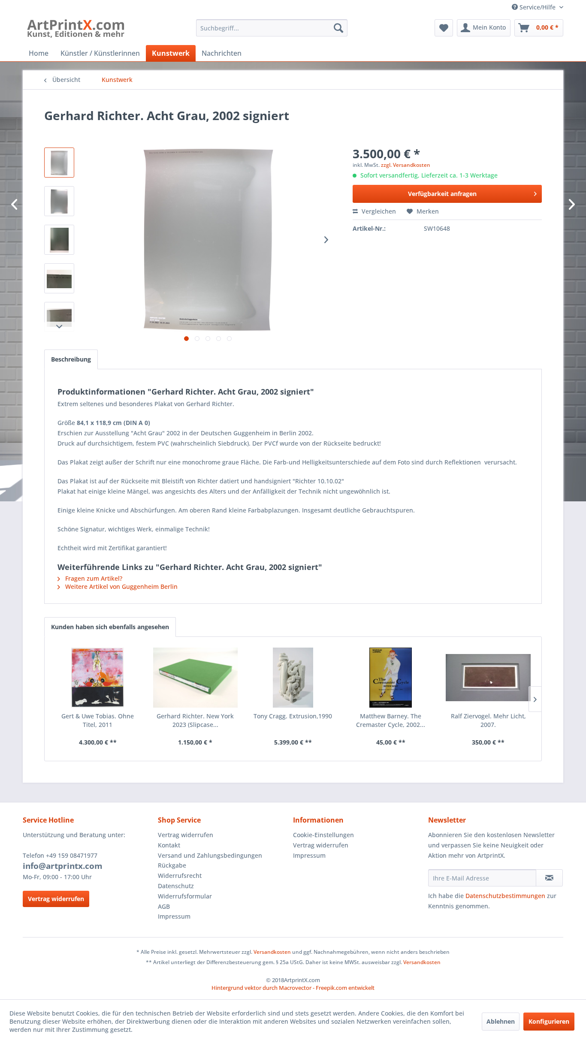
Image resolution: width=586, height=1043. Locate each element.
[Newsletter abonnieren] (549, 877)
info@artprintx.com (63, 865)
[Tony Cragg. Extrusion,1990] (293, 678)
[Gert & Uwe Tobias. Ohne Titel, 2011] (97, 678)
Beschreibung (71, 359)
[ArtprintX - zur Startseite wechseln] (75, 30)
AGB (164, 906)
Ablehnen (500, 1021)
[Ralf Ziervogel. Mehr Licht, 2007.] (488, 678)
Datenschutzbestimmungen (505, 896)
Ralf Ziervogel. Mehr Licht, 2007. (488, 720)
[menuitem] (271, 27)
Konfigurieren (549, 1021)
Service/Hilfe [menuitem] (537, 7)
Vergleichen (378, 211)
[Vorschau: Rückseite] (59, 201)
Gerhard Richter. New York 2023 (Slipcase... (195, 720)
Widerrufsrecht (180, 875)
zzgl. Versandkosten (405, 165)
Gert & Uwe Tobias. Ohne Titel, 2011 (97, 720)
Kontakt (169, 845)
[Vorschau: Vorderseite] (59, 163)
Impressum (174, 916)
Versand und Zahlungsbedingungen (210, 855)
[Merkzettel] (444, 27)
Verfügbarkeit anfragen (442, 194)
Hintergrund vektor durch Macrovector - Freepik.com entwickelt (293, 988)
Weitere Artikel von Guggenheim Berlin (120, 586)
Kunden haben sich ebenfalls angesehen (110, 627)
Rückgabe (172, 865)
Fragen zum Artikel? (92, 578)
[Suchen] (338, 27)
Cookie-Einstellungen (323, 835)
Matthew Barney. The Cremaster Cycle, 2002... (390, 720)
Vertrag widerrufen (56, 899)
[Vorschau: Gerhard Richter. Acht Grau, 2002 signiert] (59, 278)
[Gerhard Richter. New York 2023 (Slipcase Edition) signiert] (195, 678)
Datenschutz (176, 886)
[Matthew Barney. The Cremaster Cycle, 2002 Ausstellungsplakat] (390, 678)
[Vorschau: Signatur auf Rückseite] (59, 240)
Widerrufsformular (185, 896)
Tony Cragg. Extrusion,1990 (293, 716)
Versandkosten (272, 952)
